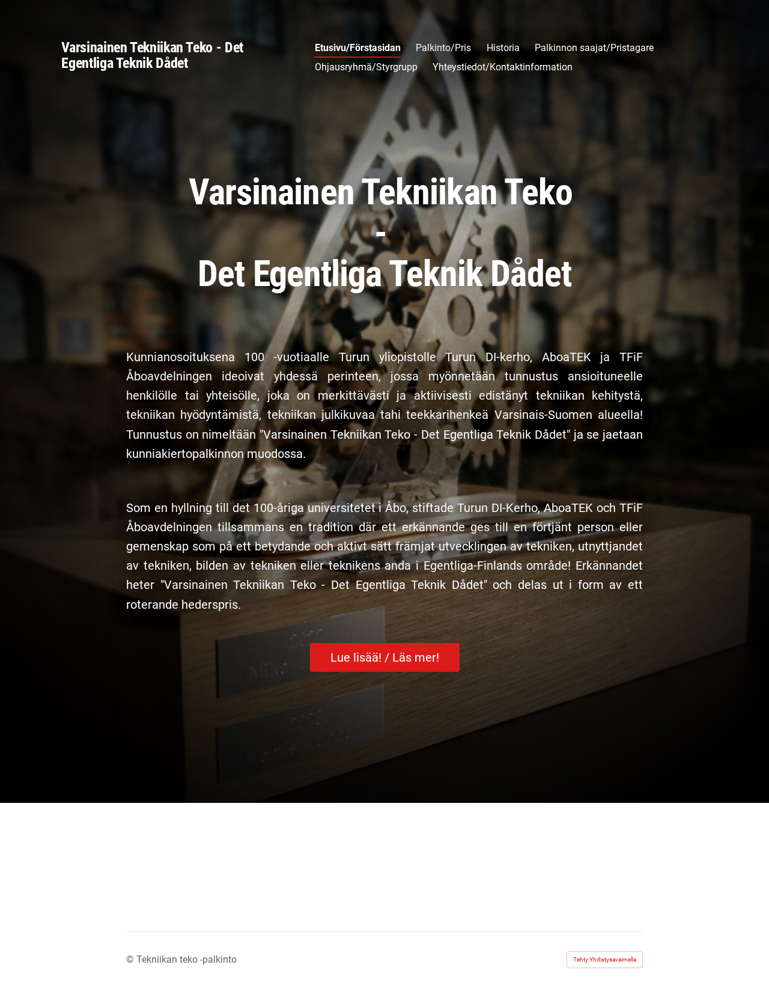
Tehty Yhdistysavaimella (604, 959)
